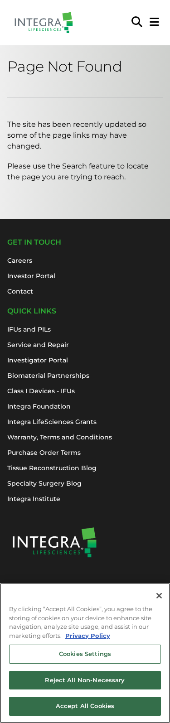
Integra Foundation (39, 406)
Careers (19, 260)
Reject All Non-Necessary (85, 680)
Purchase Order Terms (44, 452)
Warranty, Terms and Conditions (59, 437)
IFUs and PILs (29, 329)
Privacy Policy (87, 635)
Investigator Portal (37, 360)
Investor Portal (31, 276)
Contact (20, 291)
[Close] (159, 596)
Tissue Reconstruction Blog (52, 468)
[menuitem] (136, 22)
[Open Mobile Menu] (154, 22)
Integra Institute (33, 499)
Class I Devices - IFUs (41, 391)
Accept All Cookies (85, 705)
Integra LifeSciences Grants (52, 422)
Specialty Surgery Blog (44, 483)
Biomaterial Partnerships (48, 375)
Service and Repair (38, 345)
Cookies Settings (85, 653)
